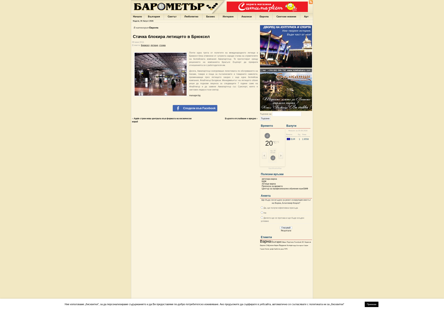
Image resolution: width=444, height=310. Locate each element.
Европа (264, 16)
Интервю (228, 16)
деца (282, 249)
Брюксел (145, 45)
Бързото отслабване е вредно (240, 118)
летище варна (269, 184)
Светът (172, 16)
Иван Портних (288, 242)
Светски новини (286, 16)
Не (265, 213)
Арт (306, 16)
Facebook (297, 242)
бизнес (267, 249)
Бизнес (210, 16)
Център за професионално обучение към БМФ (285, 188)
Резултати (286, 230)
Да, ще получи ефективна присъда (281, 208)
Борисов (308, 242)
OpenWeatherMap (274, 168)
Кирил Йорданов (280, 245)
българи (290, 245)
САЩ (268, 245)
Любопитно (191, 16)
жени (272, 245)
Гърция (262, 249)
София (306, 245)
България (154, 16)
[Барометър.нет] (311, 3)
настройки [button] (354, 304)
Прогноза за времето (272, 186)
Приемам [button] (371, 304)
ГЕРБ (286, 249)
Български (300, 245)
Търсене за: (266, 114)
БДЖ (264, 181)
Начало (137, 16)
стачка (162, 45)
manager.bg (194, 95)
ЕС (303, 242)
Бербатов (277, 249)
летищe (154, 45)
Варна (265, 241)
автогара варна (269, 179)
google (272, 249)
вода (294, 245)
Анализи (246, 16)
